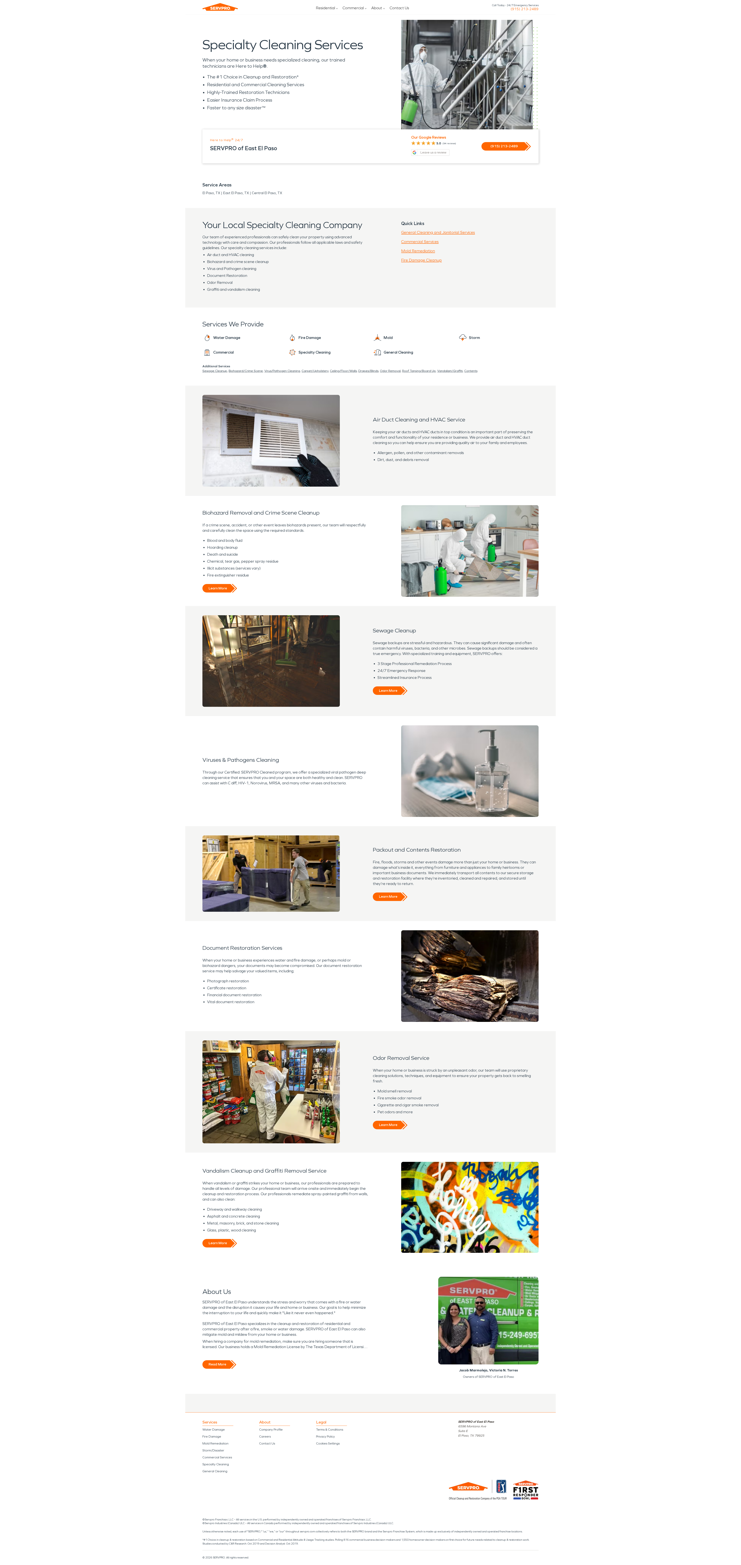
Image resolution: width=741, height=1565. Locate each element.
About (376, 8)
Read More (217, 1364)
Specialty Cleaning (215, 1464)
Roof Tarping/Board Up (419, 371)
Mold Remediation (418, 250)
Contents (470, 371)
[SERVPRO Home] (220, 7)
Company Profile (271, 1429)
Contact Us (399, 8)
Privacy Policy (325, 1436)
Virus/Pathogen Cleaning (282, 371)
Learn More (218, 588)
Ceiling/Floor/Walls (343, 371)
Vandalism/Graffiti (450, 371)
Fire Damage (211, 1436)
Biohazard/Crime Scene (246, 371)
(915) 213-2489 (525, 9)
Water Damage (213, 1429)
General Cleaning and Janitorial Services (438, 232)
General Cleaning (214, 1471)
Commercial (353, 8)
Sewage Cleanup (214, 371)
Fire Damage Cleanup (421, 260)
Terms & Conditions (329, 1429)
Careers (265, 1436)
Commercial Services (420, 241)
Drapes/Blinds (368, 371)
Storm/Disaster (213, 1450)
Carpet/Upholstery (315, 371)
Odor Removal (390, 371)
